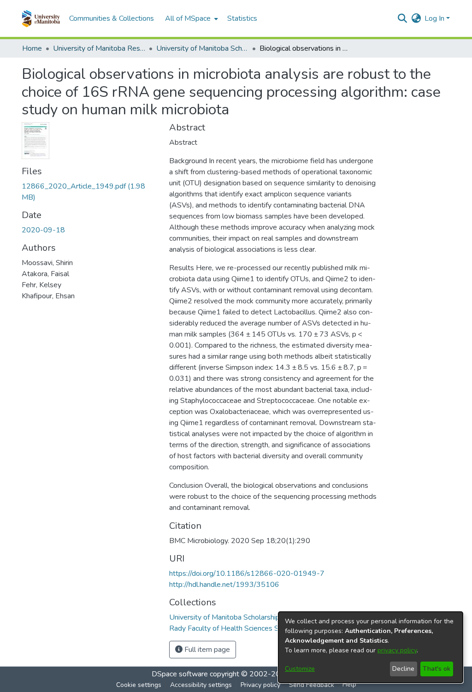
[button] (41, 18)
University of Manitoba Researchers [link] (99, 48)
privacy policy (397, 650)
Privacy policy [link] (260, 684)
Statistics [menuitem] (242, 18)
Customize (300, 668)
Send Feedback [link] (311, 684)
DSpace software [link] (180, 674)
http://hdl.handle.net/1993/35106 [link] (224, 585)
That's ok (436, 668)
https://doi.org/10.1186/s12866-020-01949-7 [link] (246, 573)
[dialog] (370, 647)
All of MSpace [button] (188, 18)
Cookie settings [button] (138, 684)
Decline (403, 668)
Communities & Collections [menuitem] (111, 18)
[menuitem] (190, 18)
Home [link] (32, 48)
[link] (224, 617)
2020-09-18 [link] (43, 230)
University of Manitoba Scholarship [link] (202, 48)
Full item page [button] (206, 650)
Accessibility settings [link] (201, 684)
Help (349, 684)
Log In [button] (435, 18)
